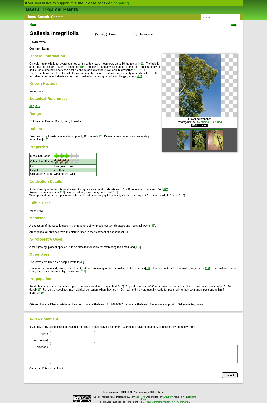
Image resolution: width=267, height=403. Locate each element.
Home (31, 17)
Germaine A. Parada (209, 122)
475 (37, 106)
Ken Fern (140, 396)
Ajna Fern (168, 396)
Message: (43, 346)
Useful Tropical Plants (52, 9)
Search (43, 17)
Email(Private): (40, 340)
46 (152, 225)
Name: (45, 333)
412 (141, 63)
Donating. (121, 3)
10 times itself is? (46, 368)
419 (81, 66)
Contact (57, 17)
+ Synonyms (37, 41)
